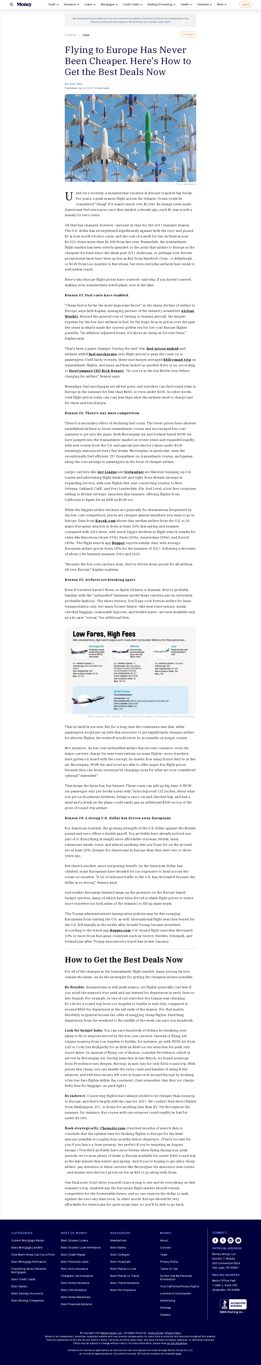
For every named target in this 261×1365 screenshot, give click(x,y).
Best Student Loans (74, 1240)
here (178, 1353)
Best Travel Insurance (124, 1283)
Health (185, 4)
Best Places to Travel (124, 1276)
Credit (51, 4)
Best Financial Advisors (76, 1304)
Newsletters (118, 1240)
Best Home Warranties (76, 1297)
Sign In (246, 4)
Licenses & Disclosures (175, 1293)
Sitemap (165, 1307)
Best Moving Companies (27, 1300)
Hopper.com (120, 930)
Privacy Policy (169, 1261)
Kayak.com (105, 521)
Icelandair (134, 472)
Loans (88, 4)
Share (190, 34)
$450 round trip (177, 360)
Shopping (70, 34)
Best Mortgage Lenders (27, 1247)
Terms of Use (169, 1268)
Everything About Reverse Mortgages (28, 1270)
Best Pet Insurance (123, 1290)
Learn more (164, 22)
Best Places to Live (123, 1268)
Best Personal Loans (75, 1261)
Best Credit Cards (23, 1279)
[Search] (11, 4)
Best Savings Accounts (27, 1293)
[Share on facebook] (215, 1240)
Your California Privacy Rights (179, 1286)
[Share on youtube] (238, 1240)
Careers (165, 1314)
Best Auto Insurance (74, 1268)
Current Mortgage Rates (27, 1240)
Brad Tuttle (76, 84)
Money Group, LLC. (112, 1333)
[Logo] (24, 4)
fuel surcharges (103, 354)
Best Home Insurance (75, 1283)
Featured (203, 4)
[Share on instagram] (231, 1240)
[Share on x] (223, 1240)
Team (163, 1254)
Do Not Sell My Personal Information (176, 1278)
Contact (166, 1247)
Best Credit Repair (73, 1254)
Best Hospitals (120, 1261)
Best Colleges (120, 1254)
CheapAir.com (112, 1128)
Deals (86, 34)
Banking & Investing (160, 4)
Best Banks (19, 1286)
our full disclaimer (177, 1343)
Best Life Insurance (74, 1290)
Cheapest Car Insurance (77, 1276)
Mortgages (108, 4)
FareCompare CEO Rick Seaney (96, 371)
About (164, 1240)
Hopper (118, 543)
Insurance (70, 4)
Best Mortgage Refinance (28, 1261)
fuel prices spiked (163, 348)
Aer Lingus (107, 472)
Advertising (167, 1300)
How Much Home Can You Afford (32, 1254)
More (220, 4)
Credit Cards (131, 4)
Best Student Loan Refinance (81, 1247)
